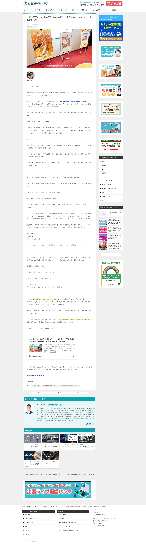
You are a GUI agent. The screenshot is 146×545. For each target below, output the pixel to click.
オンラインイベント (31, 26)
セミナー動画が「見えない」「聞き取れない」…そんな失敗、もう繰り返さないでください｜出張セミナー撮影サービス (114, 246)
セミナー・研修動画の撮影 (109, 188)
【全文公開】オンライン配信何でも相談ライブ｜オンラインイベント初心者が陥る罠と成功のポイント (32, 464)
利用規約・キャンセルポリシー (67, 522)
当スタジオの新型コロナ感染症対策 (68, 530)
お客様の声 (74, 10)
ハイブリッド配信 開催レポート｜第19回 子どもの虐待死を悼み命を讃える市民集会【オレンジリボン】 (42, 474)
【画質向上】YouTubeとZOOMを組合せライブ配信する (50, 446)
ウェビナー (104, 177)
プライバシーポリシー (65, 526)
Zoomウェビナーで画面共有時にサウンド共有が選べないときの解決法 (114, 237)
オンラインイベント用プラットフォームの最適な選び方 (32, 445)
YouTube (104, 165)
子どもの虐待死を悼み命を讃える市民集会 (70, 385)
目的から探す (49, 10)
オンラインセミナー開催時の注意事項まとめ (50, 462)
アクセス (106, 10)
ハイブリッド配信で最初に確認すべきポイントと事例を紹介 (80, 474)
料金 (26, 526)
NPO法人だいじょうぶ (47, 257)
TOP (31, 506)
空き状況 (114, 10)
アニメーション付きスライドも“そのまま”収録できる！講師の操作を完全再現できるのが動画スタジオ (114, 229)
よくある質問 (96, 10)
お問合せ (27, 534)
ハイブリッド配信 (36, 385)
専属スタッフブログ (107, 196)
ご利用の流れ (83, 10)
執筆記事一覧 (90, 424)
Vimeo (103, 161)
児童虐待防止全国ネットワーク (50, 385)
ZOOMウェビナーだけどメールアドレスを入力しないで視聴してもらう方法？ (86, 446)
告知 (103, 192)
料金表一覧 (37, 10)
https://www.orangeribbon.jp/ (35, 375)
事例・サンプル (63, 10)
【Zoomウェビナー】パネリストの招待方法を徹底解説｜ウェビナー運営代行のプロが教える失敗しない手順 (114, 221)
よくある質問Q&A (29, 522)
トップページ (27, 10)
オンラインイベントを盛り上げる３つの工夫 (68, 445)
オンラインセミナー (107, 184)
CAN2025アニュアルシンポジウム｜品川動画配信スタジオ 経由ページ (114, 212)
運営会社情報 (62, 514)
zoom (103, 169)
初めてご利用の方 (29, 518)
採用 (103, 200)
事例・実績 (28, 514)
